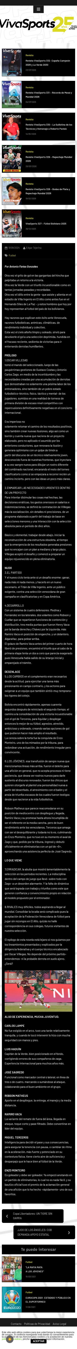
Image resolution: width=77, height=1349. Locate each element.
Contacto (16, 1323)
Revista (29, 55)
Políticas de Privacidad (37, 1323)
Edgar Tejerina (33, 247)
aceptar (38, 1341)
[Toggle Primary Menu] (38, 9)
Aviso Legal (59, 1323)
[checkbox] (9, 1339)
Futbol (12, 255)
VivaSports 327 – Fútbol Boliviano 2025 (46, 223)
